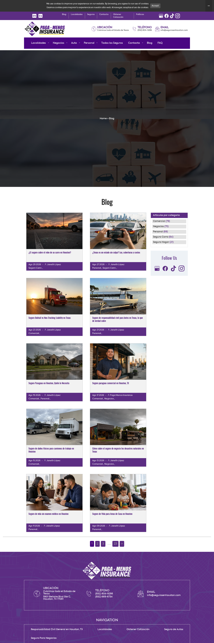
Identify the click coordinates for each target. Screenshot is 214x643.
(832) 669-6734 (104, 597)
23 (115, 543)
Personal (158, 232)
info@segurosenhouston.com (174, 30)
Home (103, 118)
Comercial (159, 221)
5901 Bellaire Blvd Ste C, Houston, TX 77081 (57, 598)
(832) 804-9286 (145, 30)
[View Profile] (161, 16)
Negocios (158, 226)
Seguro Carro (160, 237)
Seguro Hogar (161, 242)
